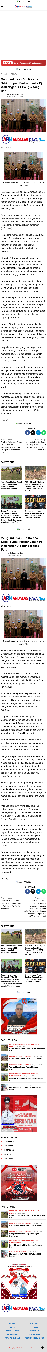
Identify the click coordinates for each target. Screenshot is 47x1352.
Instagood (9, 1150)
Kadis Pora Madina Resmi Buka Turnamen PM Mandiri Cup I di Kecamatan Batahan (11, 485)
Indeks (12, 1323)
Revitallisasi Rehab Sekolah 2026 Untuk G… (27, 1059)
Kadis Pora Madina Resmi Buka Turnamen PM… (27, 1049)
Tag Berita (9, 1141)
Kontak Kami (34, 1334)
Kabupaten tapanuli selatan (20, 1056)
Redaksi (34, 1327)
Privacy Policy (12, 1330)
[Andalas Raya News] (23, 6)
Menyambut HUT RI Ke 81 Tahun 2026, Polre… (25, 1088)
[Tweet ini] (32, 432)
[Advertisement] (23, 35)
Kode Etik (34, 1323)
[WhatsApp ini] (43, 432)
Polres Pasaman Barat (18, 1085)
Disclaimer (34, 1330)
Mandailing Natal (16, 1076)
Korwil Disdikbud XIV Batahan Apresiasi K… (26, 1079)
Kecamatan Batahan (22, 1044)
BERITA (11, 1044)
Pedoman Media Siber (34, 1338)
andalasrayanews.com (31, 192)
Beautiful (8, 1146)
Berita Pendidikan (16, 1074)
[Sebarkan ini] (27, 432)
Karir (12, 1327)
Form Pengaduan (12, 1338)
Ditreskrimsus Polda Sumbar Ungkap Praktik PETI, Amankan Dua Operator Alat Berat (34, 514)
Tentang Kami (12, 1334)
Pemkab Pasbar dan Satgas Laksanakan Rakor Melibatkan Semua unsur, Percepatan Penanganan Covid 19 (11, 446)
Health (7, 1154)
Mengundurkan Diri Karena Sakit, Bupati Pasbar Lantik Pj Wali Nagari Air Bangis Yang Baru (36, 444)
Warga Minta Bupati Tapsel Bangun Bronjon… (24, 1068)
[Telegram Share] (38, 432)
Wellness (8, 1158)
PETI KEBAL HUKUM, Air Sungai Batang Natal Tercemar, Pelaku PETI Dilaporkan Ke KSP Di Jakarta (35, 486)
